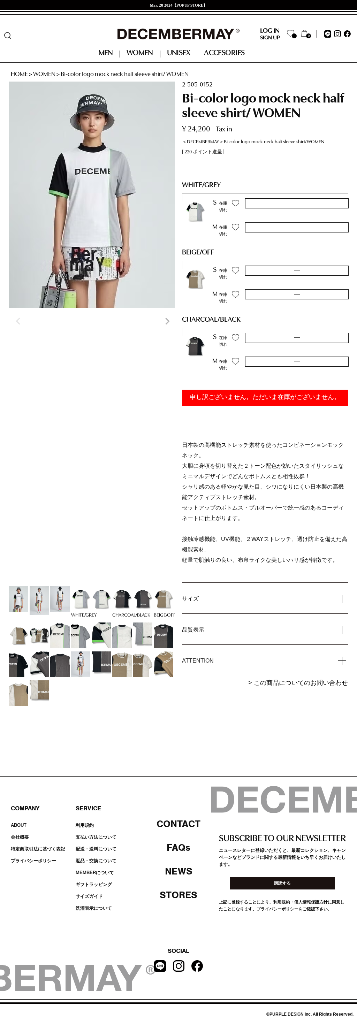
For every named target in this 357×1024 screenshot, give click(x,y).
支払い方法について (96, 837)
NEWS (178, 871)
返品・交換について (96, 860)
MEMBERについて (95, 872)
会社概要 (20, 837)
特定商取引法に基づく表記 (38, 848)
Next (167, 321)
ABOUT (18, 825)
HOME (19, 74)
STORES (178, 895)
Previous (17, 321)
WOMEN (44, 74)
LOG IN (270, 31)
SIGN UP (270, 38)
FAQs (178, 848)
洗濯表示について (94, 908)
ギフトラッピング (94, 884)
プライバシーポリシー (33, 860)
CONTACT (178, 824)
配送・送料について (96, 848)
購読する (282, 883)
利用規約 (85, 825)
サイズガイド (89, 896)
